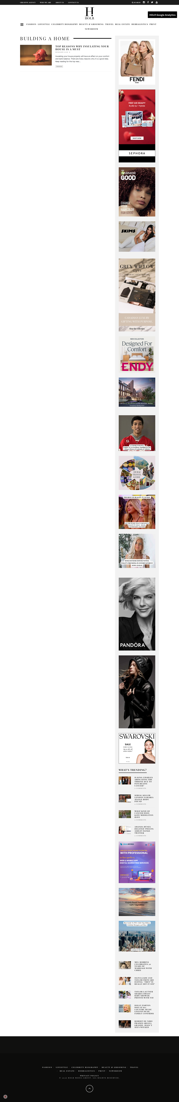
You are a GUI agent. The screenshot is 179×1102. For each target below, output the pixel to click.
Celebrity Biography (64, 24)
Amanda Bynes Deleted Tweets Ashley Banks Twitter (144, 830)
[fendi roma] (137, 62)
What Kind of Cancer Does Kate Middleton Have (144, 814)
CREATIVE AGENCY (28, 2)
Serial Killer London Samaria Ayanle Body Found (144, 798)
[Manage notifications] (5, 1097)
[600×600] (137, 354)
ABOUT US (60, 2)
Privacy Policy (89, 1076)
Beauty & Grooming (91, 24)
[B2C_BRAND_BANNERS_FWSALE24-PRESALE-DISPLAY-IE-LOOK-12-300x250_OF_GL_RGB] (137, 748)
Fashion (31, 24)
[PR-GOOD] (137, 191)
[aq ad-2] (137, 902)
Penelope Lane (61, 52)
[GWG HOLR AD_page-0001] (137, 295)
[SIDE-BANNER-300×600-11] (137, 692)
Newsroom (91, 29)
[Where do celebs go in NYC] (137, 936)
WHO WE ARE (45, 2)
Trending (59, 66)
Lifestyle (44, 24)
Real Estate (122, 24)
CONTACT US (73, 2)
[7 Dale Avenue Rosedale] (137, 392)
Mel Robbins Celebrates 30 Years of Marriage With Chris (143, 966)
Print (153, 24)
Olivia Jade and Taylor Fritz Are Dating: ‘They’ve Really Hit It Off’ (145, 981)
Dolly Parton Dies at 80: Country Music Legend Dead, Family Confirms (144, 1009)
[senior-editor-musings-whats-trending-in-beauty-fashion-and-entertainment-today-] (137, 472)
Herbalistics (140, 24)
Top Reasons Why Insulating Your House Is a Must (82, 48)
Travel (109, 24)
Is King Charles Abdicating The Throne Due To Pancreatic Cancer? (144, 781)
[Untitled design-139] (137, 614)
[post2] (137, 862)
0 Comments (140, 788)
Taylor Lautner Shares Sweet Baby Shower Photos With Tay (144, 994)
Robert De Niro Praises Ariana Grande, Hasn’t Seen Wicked (144, 1024)
